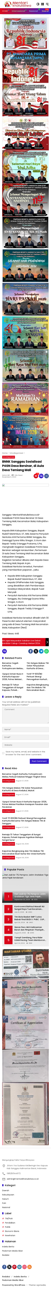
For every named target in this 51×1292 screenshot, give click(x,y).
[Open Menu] (42, 4)
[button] (38, 4)
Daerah (5, 1190)
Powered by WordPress (13, 1285)
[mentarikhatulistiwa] (18, 4)
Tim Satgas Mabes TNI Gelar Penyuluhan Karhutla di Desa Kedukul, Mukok (38, 666)
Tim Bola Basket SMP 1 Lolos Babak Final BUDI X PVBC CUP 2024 (29, 918)
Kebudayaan (8, 1194)
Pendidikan (10, 1222)
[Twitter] (36, 651)
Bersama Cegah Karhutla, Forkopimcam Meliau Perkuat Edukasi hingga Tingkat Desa (12, 666)
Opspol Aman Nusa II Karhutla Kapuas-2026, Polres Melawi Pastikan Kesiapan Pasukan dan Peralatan (12, 677)
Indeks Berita (8, 1246)
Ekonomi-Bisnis (12, 1231)
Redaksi (5, 1255)
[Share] (46, 476)
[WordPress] (19, 1267)
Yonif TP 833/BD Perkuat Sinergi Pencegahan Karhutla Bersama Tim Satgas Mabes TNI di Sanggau (38, 677)
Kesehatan (10, 1235)
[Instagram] (24, 1267)
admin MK (6, 475)
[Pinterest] (14, 1267)
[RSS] (29, 1267)
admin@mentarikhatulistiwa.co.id (22, 1179)
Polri (4, 1203)
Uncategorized (8, 457)
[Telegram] (41, 651)
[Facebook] (30, 651)
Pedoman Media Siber (12, 1250)
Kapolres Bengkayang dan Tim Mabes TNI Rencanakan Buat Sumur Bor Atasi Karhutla (38, 688)
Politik (7, 1227)
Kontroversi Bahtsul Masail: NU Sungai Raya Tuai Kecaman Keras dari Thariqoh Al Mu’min (29, 908)
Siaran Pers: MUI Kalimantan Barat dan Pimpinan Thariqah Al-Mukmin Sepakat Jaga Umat (29, 928)
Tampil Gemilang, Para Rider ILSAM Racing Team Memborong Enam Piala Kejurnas (30, 939)
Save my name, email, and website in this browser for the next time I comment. (25, 753)
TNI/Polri (9, 1218)
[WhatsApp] (46, 651)
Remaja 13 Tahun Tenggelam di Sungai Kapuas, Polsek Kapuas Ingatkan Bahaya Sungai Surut (12, 688)
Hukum (5, 1199)
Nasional (6, 1207)
